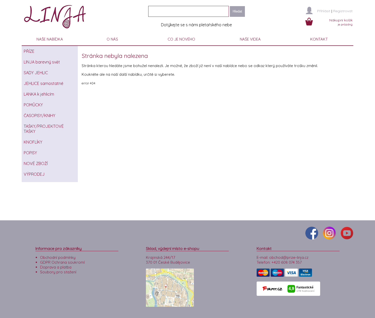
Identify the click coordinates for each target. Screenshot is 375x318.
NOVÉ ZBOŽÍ (36, 163)
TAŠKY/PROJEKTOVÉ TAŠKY (44, 129)
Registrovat (343, 11)
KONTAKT (319, 39)
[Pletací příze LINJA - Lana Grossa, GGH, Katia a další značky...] (56, 30)
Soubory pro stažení (58, 272)
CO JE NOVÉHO (181, 39)
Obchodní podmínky (58, 257)
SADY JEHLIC (36, 72)
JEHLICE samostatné (43, 83)
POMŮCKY (33, 104)
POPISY (30, 152)
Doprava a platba (55, 267)
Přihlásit (323, 11)
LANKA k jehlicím (39, 94)
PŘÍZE (29, 51)
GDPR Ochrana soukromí (62, 262)
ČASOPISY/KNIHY (39, 115)
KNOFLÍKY (33, 142)
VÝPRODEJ (34, 174)
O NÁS (112, 39)
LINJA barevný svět (42, 62)
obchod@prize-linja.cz (288, 257)
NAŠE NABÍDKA (49, 39)
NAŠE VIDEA (250, 39)
